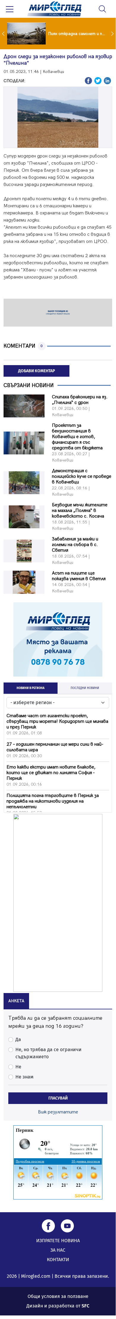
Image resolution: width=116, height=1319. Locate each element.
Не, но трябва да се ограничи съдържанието (48, 1053)
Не (18, 1067)
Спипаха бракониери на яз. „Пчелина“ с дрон (80, 399)
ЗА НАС (57, 1250)
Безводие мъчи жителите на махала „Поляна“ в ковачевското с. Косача (79, 510)
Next (113, 33)
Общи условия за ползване (58, 1296)
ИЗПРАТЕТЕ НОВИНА (58, 1240)
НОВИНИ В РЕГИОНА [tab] (31, 688)
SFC (85, 1306)
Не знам (24, 1077)
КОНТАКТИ (58, 1259)
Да (18, 1039)
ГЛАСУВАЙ (58, 1098)
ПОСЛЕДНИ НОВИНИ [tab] (85, 688)
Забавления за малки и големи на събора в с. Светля (75, 544)
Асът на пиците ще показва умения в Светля (79, 576)
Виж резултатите (58, 1112)
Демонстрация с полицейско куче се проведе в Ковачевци (81, 476)
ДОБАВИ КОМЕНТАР (36, 370)
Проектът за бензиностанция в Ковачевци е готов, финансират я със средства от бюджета (77, 437)
